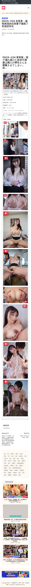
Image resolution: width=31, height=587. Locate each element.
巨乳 (9, 463)
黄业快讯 (19, 495)
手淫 (9, 467)
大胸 (5, 460)
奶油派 (14, 460)
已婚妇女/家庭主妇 (20, 463)
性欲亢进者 (6, 465)
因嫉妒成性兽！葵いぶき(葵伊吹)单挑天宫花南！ (15, 519)
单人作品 (5, 458)
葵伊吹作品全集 (13, 495)
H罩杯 (21, 453)
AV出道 (12, 453)
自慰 (19, 472)
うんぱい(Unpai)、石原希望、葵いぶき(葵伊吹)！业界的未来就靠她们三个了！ (15, 500)
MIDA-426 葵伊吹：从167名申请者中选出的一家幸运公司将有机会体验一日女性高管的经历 (15, 560)
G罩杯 (17, 453)
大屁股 (22, 458)
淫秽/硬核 (6, 470)
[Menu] (28, 7)
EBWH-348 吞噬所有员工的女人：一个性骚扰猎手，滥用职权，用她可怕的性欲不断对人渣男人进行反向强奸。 (15, 540)
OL (8, 456)
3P (4, 453)
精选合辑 (16, 470)
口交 (10, 458)
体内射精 (20, 456)
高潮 (19, 474)
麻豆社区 (6, 425)
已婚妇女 (13, 463)
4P (8, 453)
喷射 (14, 458)
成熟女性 (20, 465)
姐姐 (18, 460)
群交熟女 (9, 472)
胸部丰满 (14, 472)
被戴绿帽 (9, 474)
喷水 (18, 458)
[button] (6, 428)
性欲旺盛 (11, 465)
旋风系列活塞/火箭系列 (17, 467)
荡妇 (5, 474)
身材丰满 (14, 474)
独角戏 (11, 470)
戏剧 (16, 465)
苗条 (23, 472)
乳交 (16, 456)
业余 (12, 456)
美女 (5, 472)
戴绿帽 (5, 467)
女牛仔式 (9, 460)
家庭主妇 (23, 460)
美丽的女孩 (22, 470)
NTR (5, 456)
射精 (5, 463)
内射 (25, 456)
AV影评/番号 (4, 18)
